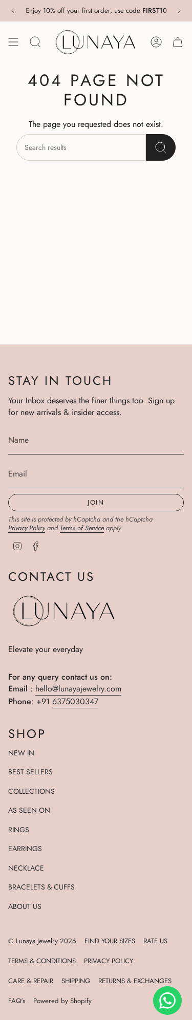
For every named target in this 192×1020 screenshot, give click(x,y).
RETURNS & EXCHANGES (135, 981)
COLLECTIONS (31, 791)
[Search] (161, 147)
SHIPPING (75, 981)
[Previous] (12, 10)
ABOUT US (24, 906)
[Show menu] (13, 42)
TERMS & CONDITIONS (42, 961)
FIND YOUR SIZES (109, 941)
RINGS (18, 829)
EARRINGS (25, 848)
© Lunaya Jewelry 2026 (42, 941)
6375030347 (75, 701)
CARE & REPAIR (30, 981)
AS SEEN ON (29, 810)
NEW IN (21, 753)
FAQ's (16, 1001)
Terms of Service (82, 528)
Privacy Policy (26, 528)
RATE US (155, 941)
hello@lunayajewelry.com (78, 689)
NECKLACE (26, 868)
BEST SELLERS (30, 772)
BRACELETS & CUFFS (41, 887)
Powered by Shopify (62, 1001)
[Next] (179, 10)
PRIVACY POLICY (108, 961)
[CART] (177, 42)
